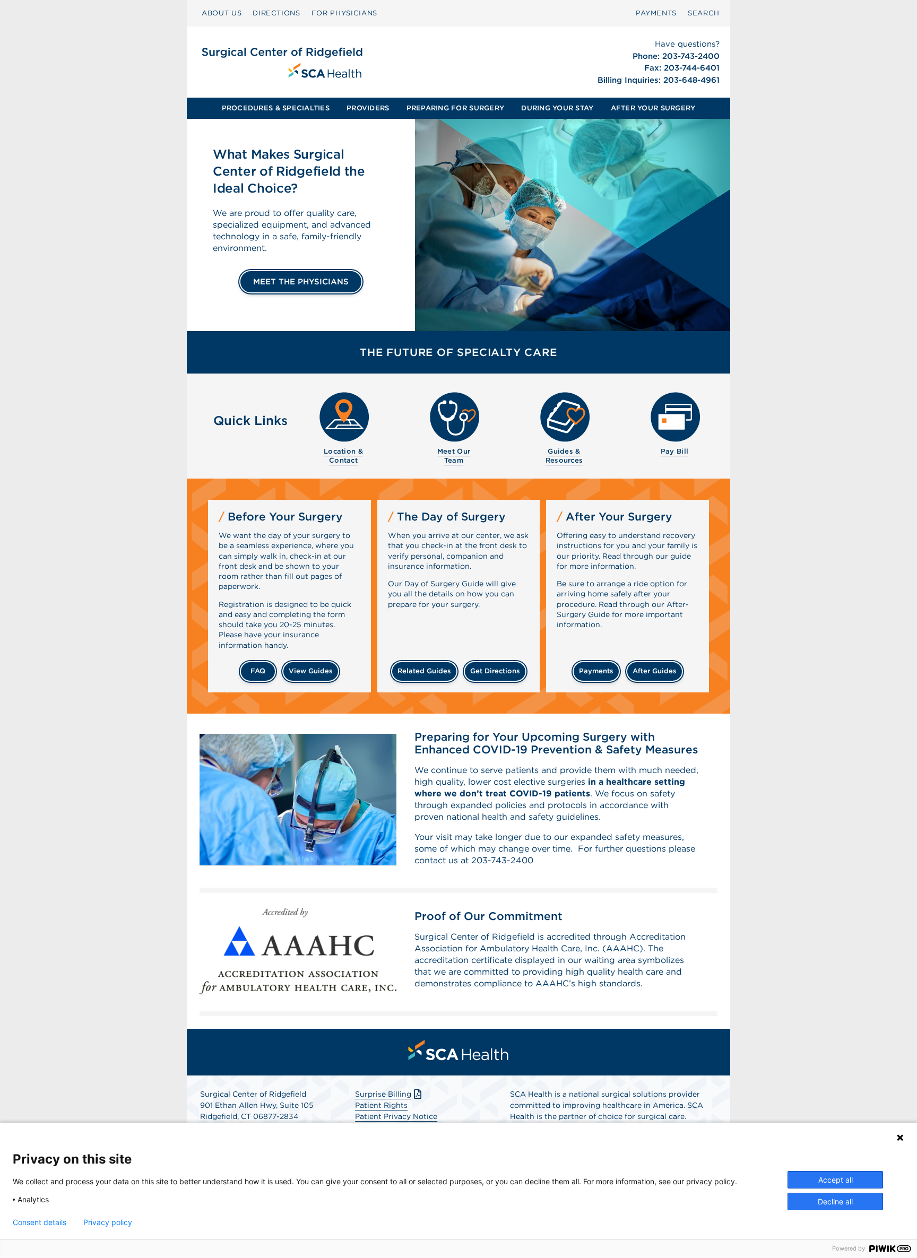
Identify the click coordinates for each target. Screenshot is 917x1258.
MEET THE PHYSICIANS (301, 282)
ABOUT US (221, 13)
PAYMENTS (656, 13)
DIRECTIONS (276, 13)
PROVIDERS (368, 108)
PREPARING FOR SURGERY (455, 108)
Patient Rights (381, 1105)
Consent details (39, 1222)
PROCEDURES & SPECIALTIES (276, 108)
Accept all (835, 1179)
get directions (495, 671)
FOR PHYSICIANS (344, 13)
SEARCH (704, 13)
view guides (311, 671)
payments (596, 671)
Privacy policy (107, 1222)
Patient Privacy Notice (396, 1116)
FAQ (258, 671)
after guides (655, 671)
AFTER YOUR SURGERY (653, 108)
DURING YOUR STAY (557, 108)
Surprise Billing (383, 1094)
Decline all (835, 1201)
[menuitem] (221, 13)
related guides (424, 671)
